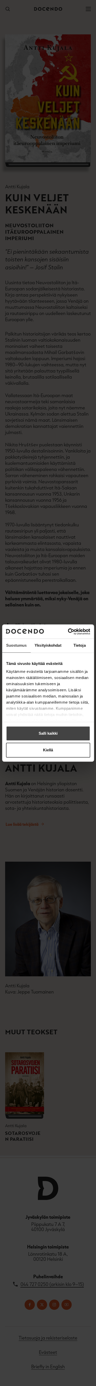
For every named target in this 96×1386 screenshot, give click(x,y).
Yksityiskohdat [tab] (48, 645)
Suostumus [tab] (16, 645)
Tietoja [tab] (79, 645)
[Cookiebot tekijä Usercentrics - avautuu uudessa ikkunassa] (68, 631)
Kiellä (48, 750)
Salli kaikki (48, 733)
